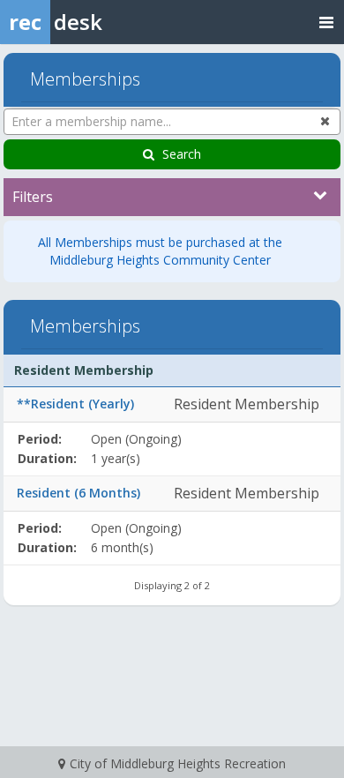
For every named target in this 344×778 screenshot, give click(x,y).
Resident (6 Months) (78, 492)
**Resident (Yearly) (75, 403)
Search (181, 154)
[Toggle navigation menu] (326, 21)
